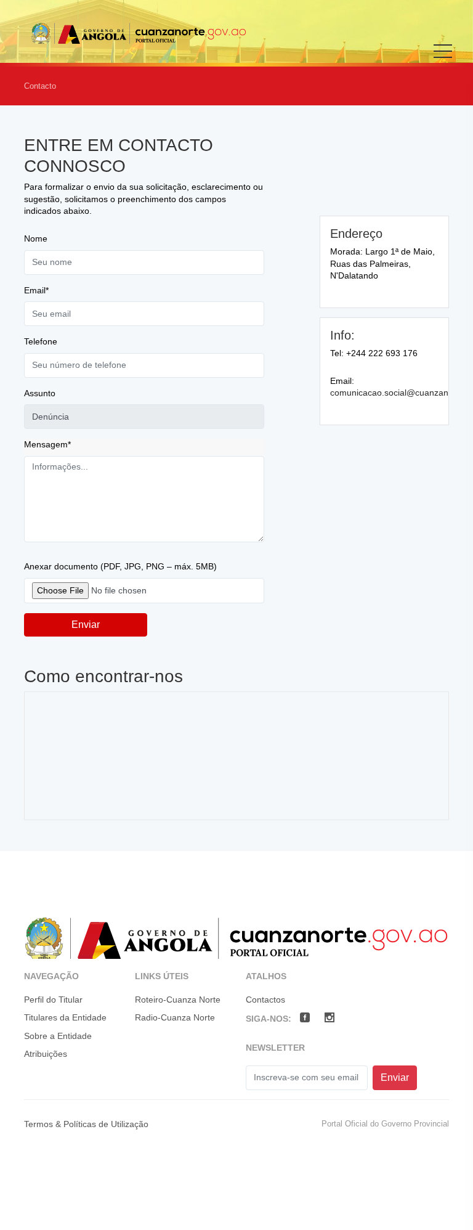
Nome (35, 238)
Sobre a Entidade (58, 1036)
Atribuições (45, 1054)
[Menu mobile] (443, 60)
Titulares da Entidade (65, 1017)
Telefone (40, 341)
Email (36, 290)
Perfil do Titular (53, 999)
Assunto (39, 393)
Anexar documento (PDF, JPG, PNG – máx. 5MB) (120, 566)
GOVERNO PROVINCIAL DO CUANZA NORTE (138, 33)
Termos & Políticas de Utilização (86, 1124)
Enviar (85, 624)
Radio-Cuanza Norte (175, 1017)
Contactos (265, 999)
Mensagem (47, 444)
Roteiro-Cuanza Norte (177, 999)
